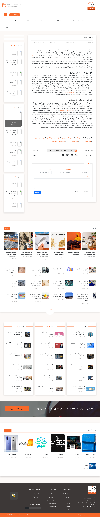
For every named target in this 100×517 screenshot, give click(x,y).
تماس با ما (8, 21)
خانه (7, 27)
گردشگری (47, 21)
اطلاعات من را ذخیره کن (81, 192)
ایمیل (50, 169)
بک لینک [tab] (7, 431)
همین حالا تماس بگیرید (17, 409)
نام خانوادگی (67, 169)
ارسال (27, 508)
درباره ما (17, 21)
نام (89, 169)
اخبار (89, 21)
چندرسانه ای (71, 21)
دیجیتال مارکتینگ (59, 21)
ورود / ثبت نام (14, 15)
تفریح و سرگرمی (37, 21)
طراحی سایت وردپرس (69, 92)
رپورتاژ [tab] (7, 228)
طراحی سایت (35, 56)
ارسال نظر (37, 192)
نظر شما (88, 177)
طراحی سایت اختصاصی (66, 110)
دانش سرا (81, 21)
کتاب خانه (26, 21)
